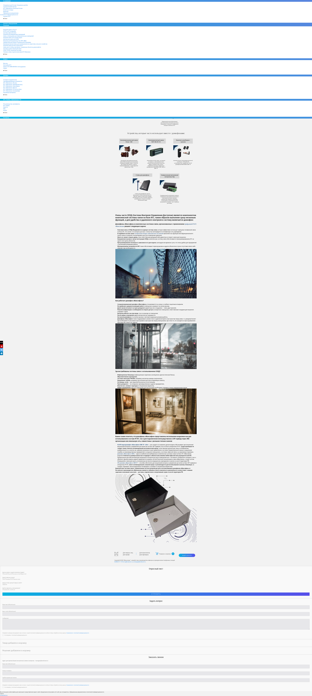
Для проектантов (144, 553)
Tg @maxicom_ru (128, 561)
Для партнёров (144, 554)
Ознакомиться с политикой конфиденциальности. (77, 633)
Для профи (126, 554)
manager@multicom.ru (140, 561)
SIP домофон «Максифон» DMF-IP (127, 463)
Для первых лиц (128, 553)
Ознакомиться (3, 695)
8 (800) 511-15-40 (119, 561)
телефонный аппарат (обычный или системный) (148, 233)
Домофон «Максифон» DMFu (126, 454)
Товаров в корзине (165, 554)
